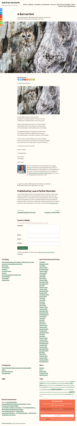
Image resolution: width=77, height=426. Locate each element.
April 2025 (42, 266)
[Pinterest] (25, 80)
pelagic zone (62, 392)
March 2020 (42, 278)
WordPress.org (43, 375)
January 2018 (43, 309)
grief (55, 385)
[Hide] (0, 27)
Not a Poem (5, 266)
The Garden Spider (11, 402)
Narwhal (40, 389)
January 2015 (43, 347)
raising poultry (48, 394)
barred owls (21, 18)
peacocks (57, 392)
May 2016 (42, 334)
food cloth (47, 385)
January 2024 (43, 271)
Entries (42, 371)
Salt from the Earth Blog (63, 4)
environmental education (60, 383)
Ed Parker (54, 383)
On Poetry (4, 269)
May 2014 (42, 352)
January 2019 (43, 289)
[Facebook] (18, 80)
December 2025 (43, 264)
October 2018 (43, 293)
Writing (25, 4)
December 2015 (43, 341)
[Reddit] (27, 80)
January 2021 (43, 273)
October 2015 (43, 345)
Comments (43, 373)
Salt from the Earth (11, 3)
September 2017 (44, 314)
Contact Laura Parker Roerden (66, 6)
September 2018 (44, 294)
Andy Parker (41, 381)
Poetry (73, 4)
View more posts (54, 203)
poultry (40, 394)
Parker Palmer (41, 392)
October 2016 (43, 331)
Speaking (30, 4)
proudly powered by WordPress (19, 423)
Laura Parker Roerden (23, 17)
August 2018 (43, 296)
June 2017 (42, 318)
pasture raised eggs (53, 392)
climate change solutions (48, 383)
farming (43, 385)
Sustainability (68, 394)
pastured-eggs (46, 392)
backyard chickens (47, 381)
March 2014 (42, 354)
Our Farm (53, 4)
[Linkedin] (23, 80)
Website (19, 243)
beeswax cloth (52, 381)
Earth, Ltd (43, 171)
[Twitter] (21, 80)
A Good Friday (5, 280)
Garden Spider (51, 385)
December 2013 (43, 360)
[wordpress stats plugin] (3, 379)
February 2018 (43, 307)
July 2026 (42, 262)
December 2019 (43, 282)
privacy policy (48, 419)
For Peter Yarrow (6, 271)
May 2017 (42, 320)
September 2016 (44, 332)
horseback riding (65, 385)
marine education (71, 387)
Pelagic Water (20, 411)
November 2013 (43, 361)
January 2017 (43, 327)
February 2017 (43, 325)
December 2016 (43, 329)
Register (41, 368)
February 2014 (43, 356)
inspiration (45, 387)
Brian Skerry (63, 381)
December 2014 (43, 349)
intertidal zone (50, 387)
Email (19, 239)
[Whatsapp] (32, 80)
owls (39, 18)
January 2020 (43, 280)
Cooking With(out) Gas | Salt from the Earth (14, 404)
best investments (58, 381)
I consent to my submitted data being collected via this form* (57, 412)
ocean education (65, 389)
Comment (20, 225)
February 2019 (43, 287)
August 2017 (43, 316)
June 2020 (42, 275)
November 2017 (43, 313)
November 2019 (43, 284)
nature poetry (35, 18)
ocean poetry (71, 389)
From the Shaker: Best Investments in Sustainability (16, 368)
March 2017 (42, 323)
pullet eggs (44, 394)
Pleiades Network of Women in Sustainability (40, 173)
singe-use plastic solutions (55, 394)
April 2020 (42, 276)
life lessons (62, 387)
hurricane (69, 385)
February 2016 (43, 338)
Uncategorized (47, 17)
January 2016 (43, 340)
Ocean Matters (45, 4)
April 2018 (42, 303)
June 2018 (42, 300)
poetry (42, 18)
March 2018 (42, 305)
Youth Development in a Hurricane (11, 275)
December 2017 (43, 311)
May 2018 (42, 302)
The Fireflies (5, 278)
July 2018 (42, 298)
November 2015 (43, 343)
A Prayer (4, 273)
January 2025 (43, 267)
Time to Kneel (6, 267)
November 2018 (43, 291)
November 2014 (43, 350)
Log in (41, 369)
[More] (34, 80)
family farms (67, 383)
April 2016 (42, 336)
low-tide (65, 387)
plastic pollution (66, 392)
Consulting (37, 4)
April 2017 (42, 322)
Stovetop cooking (62, 394)
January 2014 (43, 358)
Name (19, 235)
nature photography (46, 389)
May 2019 (42, 285)
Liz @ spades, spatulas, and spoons (11, 407)
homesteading (59, 385)
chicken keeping (67, 381)
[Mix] (29, 80)
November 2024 (43, 269)
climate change (27, 18)
